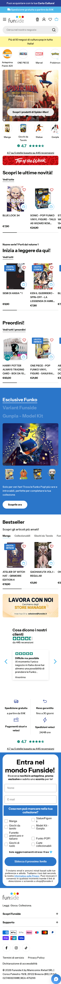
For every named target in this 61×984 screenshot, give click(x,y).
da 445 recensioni (23, 642)
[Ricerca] (54, 30)
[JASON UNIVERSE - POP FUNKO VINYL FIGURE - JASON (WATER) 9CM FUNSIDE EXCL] (51, 474)
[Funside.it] (30, 605)
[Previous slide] (16, 116)
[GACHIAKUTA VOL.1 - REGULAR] (43, 555)
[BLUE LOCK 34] (15, 199)
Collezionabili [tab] (22, 535)
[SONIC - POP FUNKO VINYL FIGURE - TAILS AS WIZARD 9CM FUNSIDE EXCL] (43, 199)
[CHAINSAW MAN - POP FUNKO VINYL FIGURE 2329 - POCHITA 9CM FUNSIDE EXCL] (23, 474)
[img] (32, 639)
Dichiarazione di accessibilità (20, 963)
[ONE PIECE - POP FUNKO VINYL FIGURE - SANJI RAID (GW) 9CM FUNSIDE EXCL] (9, 474)
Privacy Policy (36, 957)
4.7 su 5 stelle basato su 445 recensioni (30, 152)
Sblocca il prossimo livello (30, 861)
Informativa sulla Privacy (26, 876)
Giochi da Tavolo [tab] (43, 535)
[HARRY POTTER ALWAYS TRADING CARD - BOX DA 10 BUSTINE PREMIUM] (15, 349)
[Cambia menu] (5, 19)
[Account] (44, 19)
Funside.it (17, 970)
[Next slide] (45, 116)
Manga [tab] (7, 535)
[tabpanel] (30, 488)
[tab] (20, 400)
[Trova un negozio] (37, 19)
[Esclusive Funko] (30, 444)
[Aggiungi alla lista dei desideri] (24, 190)
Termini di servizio (13, 957)
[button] (19, 116)
